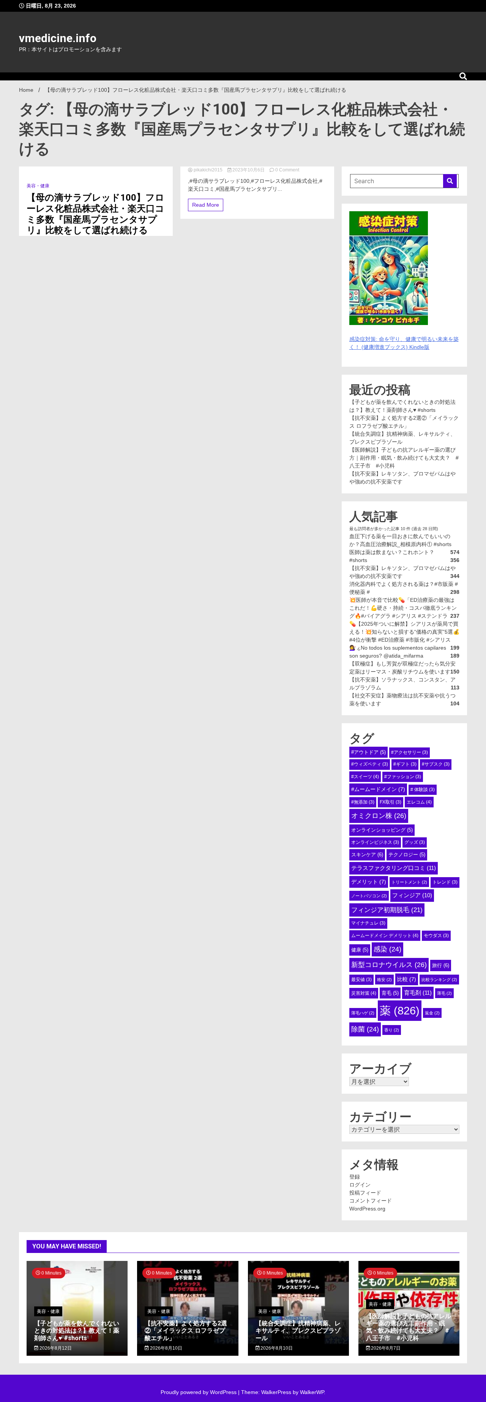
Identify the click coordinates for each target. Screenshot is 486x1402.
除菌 (365, 1029)
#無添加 (362, 802)
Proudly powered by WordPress (199, 1392)
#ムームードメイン (378, 789)
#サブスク (436, 764)
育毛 (390, 993)
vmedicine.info (57, 38)
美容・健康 (38, 185)
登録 (354, 1177)
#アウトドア (368, 752)
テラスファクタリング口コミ (393, 868)
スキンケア (367, 854)
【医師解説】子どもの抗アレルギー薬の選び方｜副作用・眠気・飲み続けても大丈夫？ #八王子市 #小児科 (404, 458)
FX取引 (390, 802)
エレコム (419, 802)
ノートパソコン (369, 895)
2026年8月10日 (165, 1348)
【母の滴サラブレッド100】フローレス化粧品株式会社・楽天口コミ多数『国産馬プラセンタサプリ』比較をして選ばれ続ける (95, 213)
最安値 (361, 979)
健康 (359, 950)
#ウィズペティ (369, 764)
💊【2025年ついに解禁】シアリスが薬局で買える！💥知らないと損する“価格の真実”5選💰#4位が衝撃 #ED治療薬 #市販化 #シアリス (404, 632)
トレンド (445, 882)
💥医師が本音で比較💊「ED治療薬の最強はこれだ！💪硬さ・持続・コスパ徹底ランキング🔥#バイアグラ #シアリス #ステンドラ (403, 608)
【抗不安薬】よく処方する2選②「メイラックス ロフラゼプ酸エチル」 (186, 1330)
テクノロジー (406, 854)
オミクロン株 (378, 816)
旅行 (440, 965)
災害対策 (363, 993)
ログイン (360, 1185)
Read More (205, 205)
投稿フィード (365, 1193)
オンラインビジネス (375, 842)
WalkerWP (312, 1392)
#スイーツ (365, 776)
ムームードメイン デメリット (384, 935)
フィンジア (412, 895)
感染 (387, 949)
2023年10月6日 (248, 170)
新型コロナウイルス (389, 965)
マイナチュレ (368, 923)
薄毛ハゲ (362, 1013)
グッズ (414, 842)
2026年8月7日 (385, 1348)
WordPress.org (367, 1209)
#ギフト (405, 764)
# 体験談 (422, 789)
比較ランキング (439, 979)
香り (391, 1030)
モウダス (436, 935)
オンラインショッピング (382, 830)
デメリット (368, 882)
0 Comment (287, 170)
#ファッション (402, 776)
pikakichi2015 (208, 170)
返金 (432, 1013)
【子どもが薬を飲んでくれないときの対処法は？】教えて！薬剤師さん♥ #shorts (76, 1330)
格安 (384, 979)
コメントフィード (370, 1201)
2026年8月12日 (55, 1348)
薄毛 (444, 993)
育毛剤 (418, 992)
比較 (406, 979)
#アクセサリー (409, 752)
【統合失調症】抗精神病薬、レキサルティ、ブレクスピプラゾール (298, 1330)
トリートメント (409, 882)
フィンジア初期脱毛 (387, 910)
